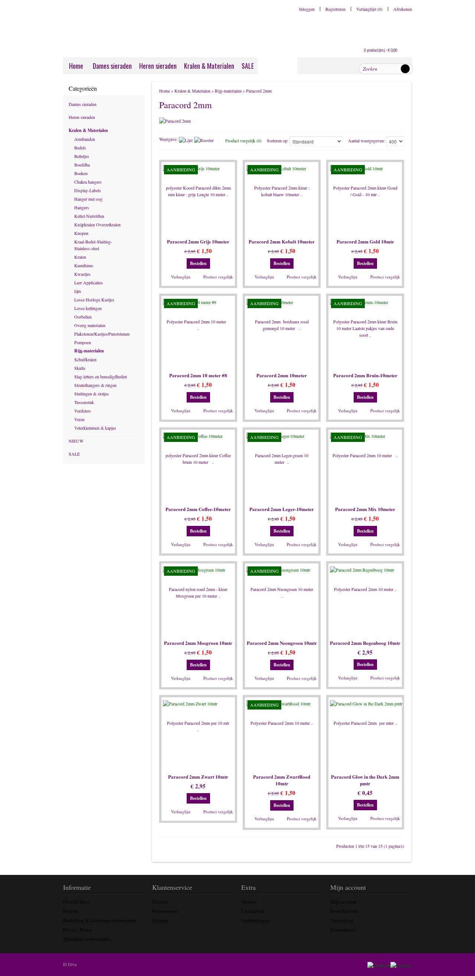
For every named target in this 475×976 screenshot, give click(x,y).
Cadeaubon (252, 911)
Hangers (81, 207)
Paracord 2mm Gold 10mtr (365, 241)
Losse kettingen (88, 308)
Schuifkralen (85, 359)
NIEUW (76, 441)
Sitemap (160, 920)
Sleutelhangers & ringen (95, 385)
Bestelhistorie (344, 911)
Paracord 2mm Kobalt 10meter (282, 241)
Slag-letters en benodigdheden (100, 376)
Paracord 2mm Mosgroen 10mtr (198, 643)
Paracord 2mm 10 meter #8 (198, 375)
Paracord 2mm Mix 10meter (365, 509)
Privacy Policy (77, 929)
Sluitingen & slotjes (91, 394)
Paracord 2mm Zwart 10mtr (198, 776)
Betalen (71, 911)
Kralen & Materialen (209, 66)
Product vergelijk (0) (243, 140)
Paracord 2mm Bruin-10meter (365, 375)
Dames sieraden (112, 66)
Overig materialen (89, 325)
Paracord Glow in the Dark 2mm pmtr (365, 780)
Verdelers (82, 411)
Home (76, 66)
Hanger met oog (88, 199)
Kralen (80, 257)
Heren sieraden (158, 66)
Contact (160, 901)
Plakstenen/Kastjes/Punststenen (101, 334)
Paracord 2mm (259, 91)
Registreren (335, 9)
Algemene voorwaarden (87, 938)
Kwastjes (82, 274)
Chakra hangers (88, 182)
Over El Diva (76, 901)
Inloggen (307, 9)
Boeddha (82, 165)
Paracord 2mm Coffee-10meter (198, 509)
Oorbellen (83, 317)
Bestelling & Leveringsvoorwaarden (99, 920)
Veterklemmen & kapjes (95, 428)
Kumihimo (83, 265)
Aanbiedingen (255, 920)
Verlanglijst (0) (369, 9)
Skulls (79, 368)
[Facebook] (379, 964)
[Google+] (402, 964)
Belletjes (81, 156)
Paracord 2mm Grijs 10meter (198, 241)
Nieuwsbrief (342, 929)
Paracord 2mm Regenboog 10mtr (365, 643)
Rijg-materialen (89, 351)
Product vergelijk (218, 276)
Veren (79, 419)
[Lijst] (186, 140)
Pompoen (82, 342)
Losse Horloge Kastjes (94, 300)
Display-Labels (87, 190)
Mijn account (343, 901)
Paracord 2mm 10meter (281, 375)
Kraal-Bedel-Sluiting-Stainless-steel (93, 245)
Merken (249, 901)
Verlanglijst (180, 276)
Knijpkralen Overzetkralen (97, 224)
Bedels (80, 148)
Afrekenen (402, 9)
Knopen (81, 233)
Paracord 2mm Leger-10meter (281, 509)
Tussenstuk (84, 402)
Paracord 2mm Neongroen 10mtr (282, 643)
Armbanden (84, 139)
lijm (77, 291)
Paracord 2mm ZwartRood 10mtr (281, 780)
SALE (248, 66)
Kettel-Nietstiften (89, 216)
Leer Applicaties (88, 282)
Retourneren (164, 911)
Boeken (81, 173)
